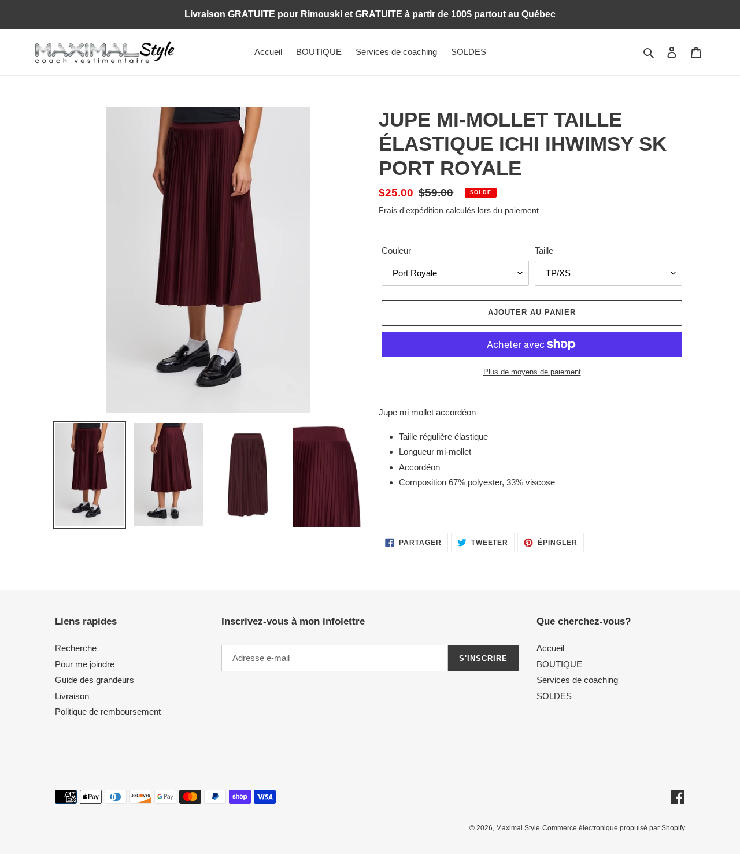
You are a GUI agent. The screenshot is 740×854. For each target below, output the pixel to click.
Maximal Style (518, 828)
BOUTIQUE (559, 664)
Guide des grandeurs (94, 680)
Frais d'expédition (411, 210)
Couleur (396, 250)
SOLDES (554, 696)
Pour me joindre (84, 664)
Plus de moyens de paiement (532, 371)
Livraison (72, 696)
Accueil (550, 648)
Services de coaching (577, 680)
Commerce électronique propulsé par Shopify (613, 828)
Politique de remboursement (108, 711)
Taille (544, 250)
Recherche (76, 648)
